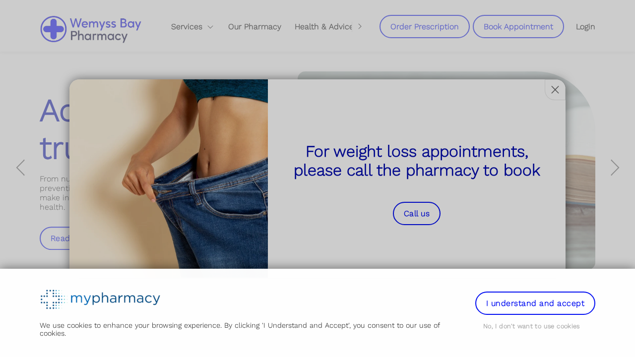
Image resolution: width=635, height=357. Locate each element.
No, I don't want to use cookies (531, 326)
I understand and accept (535, 303)
